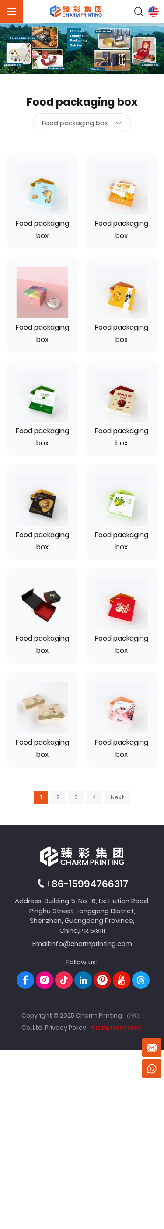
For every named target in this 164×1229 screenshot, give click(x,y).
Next (117, 797)
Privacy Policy (65, 1027)
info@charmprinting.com (91, 943)
